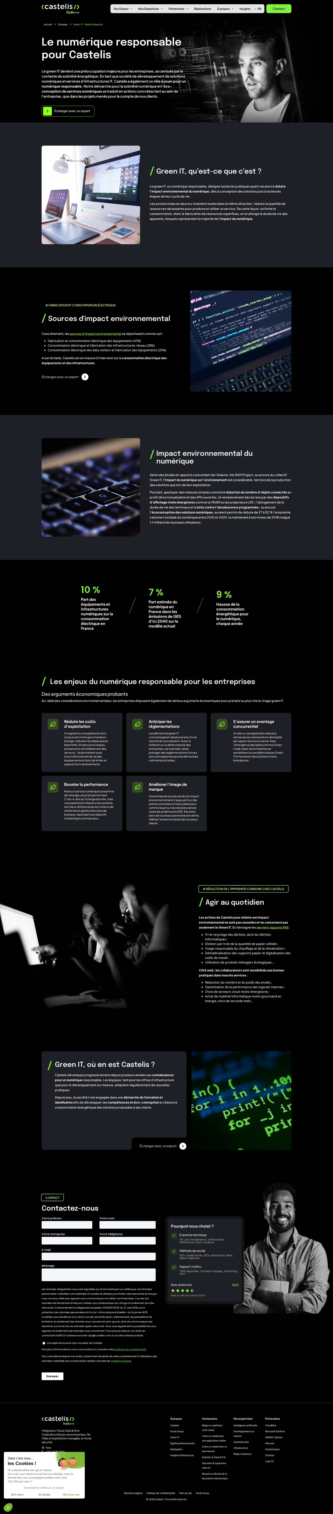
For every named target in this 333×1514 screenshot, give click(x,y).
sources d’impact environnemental (95, 334)
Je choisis (44, 1494)
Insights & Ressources (182, 1455)
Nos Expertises (148, 8)
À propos (223, 8)
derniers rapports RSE (272, 927)
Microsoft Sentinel (275, 1431)
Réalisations (202, 8)
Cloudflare (270, 1425)
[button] (8, 1507)
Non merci (17, 1494)
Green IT (175, 1437)
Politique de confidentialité (160, 1493)
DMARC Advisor (274, 1437)
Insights (245, 8)
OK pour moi (71, 1494)
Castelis (174, 1425)
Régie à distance (242, 1453)
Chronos (269, 1455)
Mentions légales (133, 1493)
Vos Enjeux (121, 8)
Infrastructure (241, 1447)
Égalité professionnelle (182, 1443)
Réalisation (176, 1449)
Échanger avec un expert (60, 377)
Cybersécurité (241, 1442)
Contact (279, 9)
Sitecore (269, 1443)
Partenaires (176, 8)
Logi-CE (269, 1461)
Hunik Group (177, 1431)
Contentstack (272, 1449)
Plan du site (185, 1493)
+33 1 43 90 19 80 (55, 1452)
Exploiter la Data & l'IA (213, 1457)
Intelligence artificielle (245, 1425)
